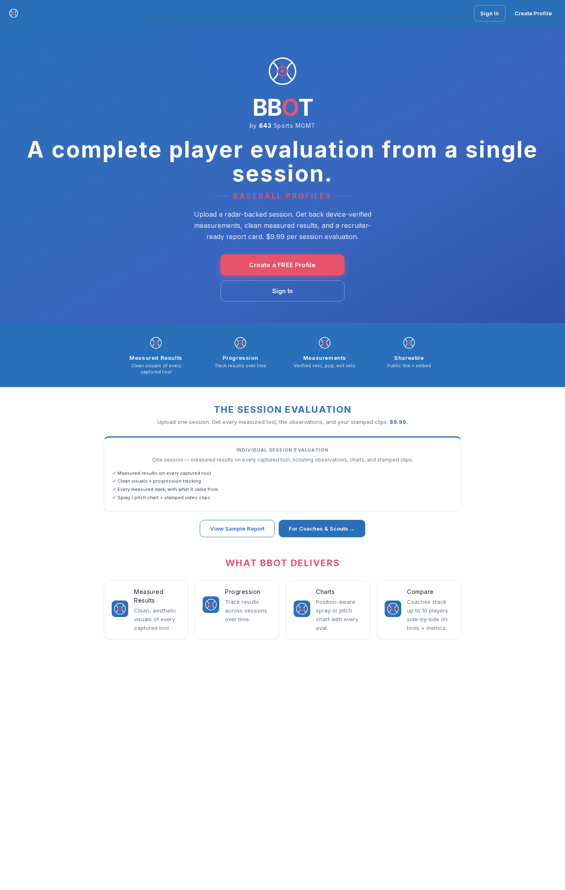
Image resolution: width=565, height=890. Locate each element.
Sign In (489, 13)
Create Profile (533, 13)
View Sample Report (237, 528)
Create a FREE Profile (282, 265)
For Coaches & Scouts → (322, 528)
